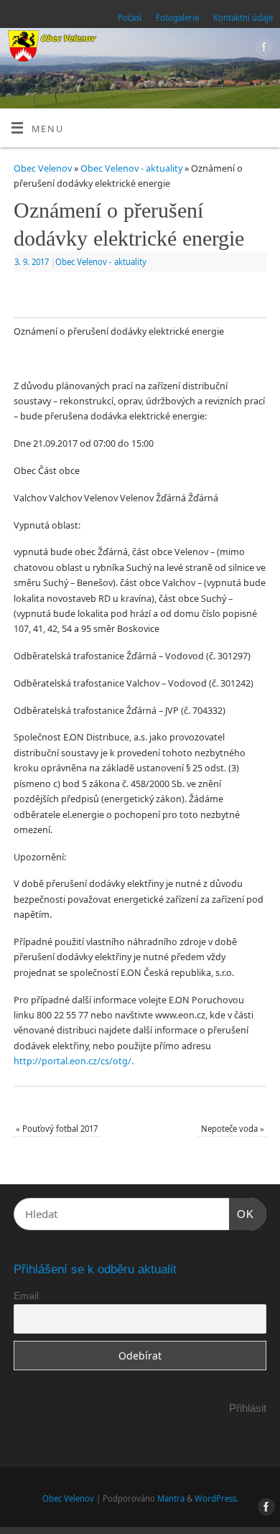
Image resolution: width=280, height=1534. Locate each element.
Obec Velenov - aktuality (131, 168)
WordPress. (216, 1498)
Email (26, 1295)
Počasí (129, 17)
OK (242, 1213)
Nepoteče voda (232, 1128)
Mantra (171, 1498)
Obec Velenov (43, 168)
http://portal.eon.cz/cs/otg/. (74, 1061)
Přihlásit (247, 1408)
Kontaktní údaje (243, 17)
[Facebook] (262, 49)
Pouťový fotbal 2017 (57, 1128)
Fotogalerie (177, 17)
